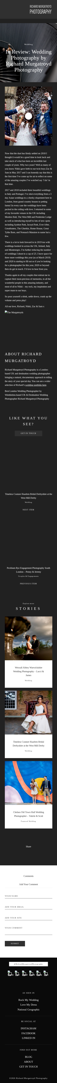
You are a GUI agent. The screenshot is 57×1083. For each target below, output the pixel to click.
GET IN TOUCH (28, 433)
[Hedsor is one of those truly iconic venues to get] (39, 973)
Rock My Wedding (28, 999)
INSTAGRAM (28, 1028)
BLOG (28, 1056)
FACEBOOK (28, 1033)
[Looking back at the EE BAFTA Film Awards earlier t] (32, 973)
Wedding (28, 44)
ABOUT (28, 1061)
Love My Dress (28, 1004)
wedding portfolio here (35, 385)
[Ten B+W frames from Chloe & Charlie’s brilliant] (46, 973)
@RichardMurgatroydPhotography (28, 964)
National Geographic (29, 1009)
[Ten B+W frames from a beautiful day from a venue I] (18, 973)
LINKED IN (28, 1038)
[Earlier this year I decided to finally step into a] (10, 973)
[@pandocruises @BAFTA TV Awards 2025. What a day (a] (25, 973)
